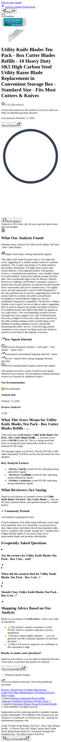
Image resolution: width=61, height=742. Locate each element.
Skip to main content (11, 2)
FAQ (10, 692)
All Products (40, 692)
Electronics (17, 704)
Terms (11, 695)
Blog (16, 692)
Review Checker (9, 690)
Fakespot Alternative (21, 698)
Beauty (27, 704)
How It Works (26, 690)
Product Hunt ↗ (43, 701)
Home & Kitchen (40, 704)
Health (53, 704)
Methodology (26, 692)
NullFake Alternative (23, 701)
